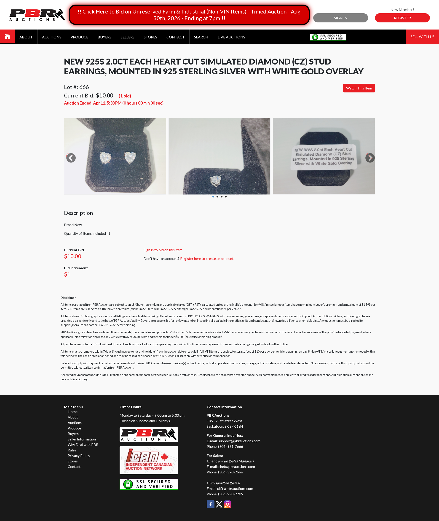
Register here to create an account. (207, 258)
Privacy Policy (79, 455)
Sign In (341, 18)
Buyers (104, 37)
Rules (72, 450)
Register (402, 18)
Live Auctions (231, 37)
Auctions (51, 37)
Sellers (127, 37)
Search (201, 37)
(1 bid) (125, 95)
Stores (150, 37)
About (26, 37)
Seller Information (82, 439)
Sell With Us (422, 36)
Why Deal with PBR (83, 444)
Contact (175, 37)
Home (73, 411)
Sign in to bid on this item (163, 250)
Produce (79, 37)
